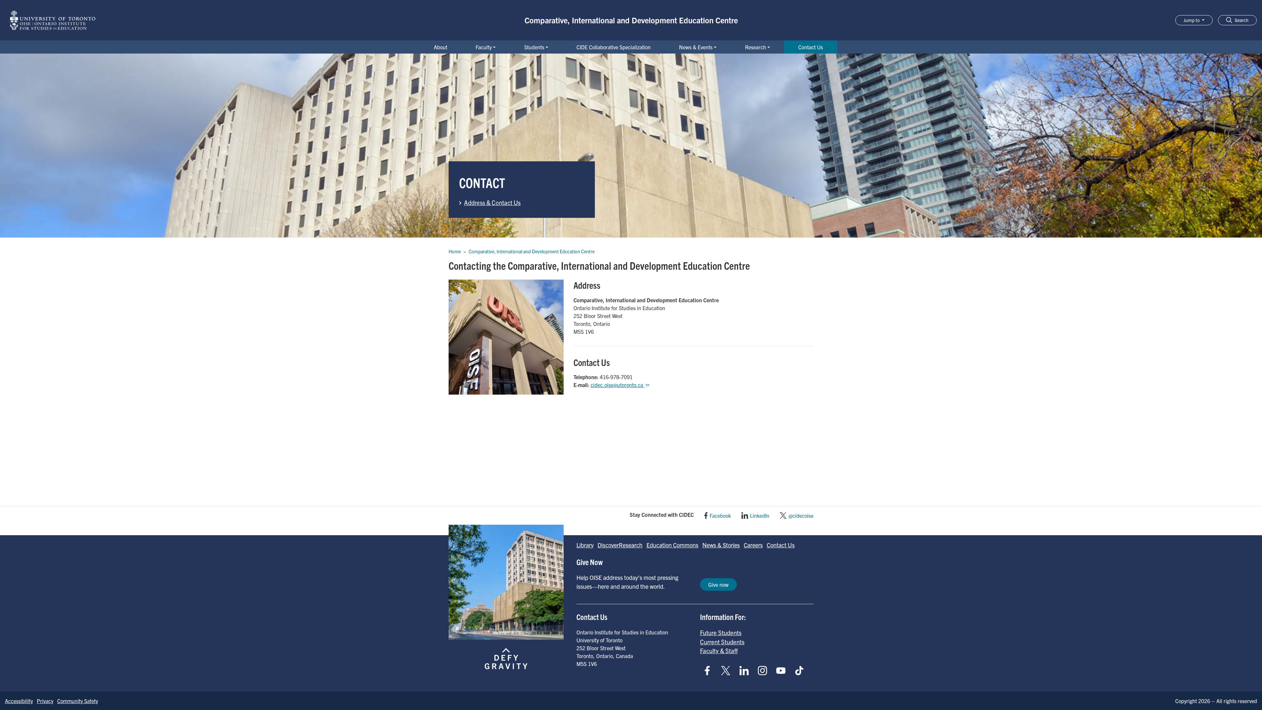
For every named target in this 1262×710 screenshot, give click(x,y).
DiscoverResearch (620, 545)
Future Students (720, 632)
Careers (753, 545)
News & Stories (721, 545)
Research (755, 47)
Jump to (1192, 20)
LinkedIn (759, 515)
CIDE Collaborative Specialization (613, 47)
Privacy (45, 701)
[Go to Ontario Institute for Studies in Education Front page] (52, 20)
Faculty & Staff (719, 650)
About (440, 47)
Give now (718, 584)
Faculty (484, 47)
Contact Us (810, 47)
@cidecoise (800, 515)
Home (455, 251)
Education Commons (672, 545)
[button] (1237, 20)
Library (585, 545)
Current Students (722, 642)
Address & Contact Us (492, 202)
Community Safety (77, 701)
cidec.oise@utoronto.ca (617, 384)
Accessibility (19, 701)
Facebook (720, 515)
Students (534, 47)
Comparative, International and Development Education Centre (631, 20)
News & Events (696, 47)
